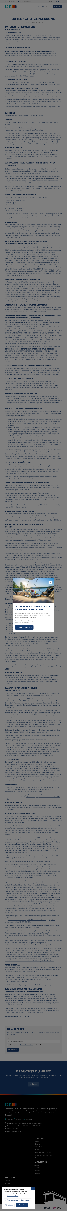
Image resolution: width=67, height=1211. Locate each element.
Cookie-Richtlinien (12, 1196)
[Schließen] (50, 582)
